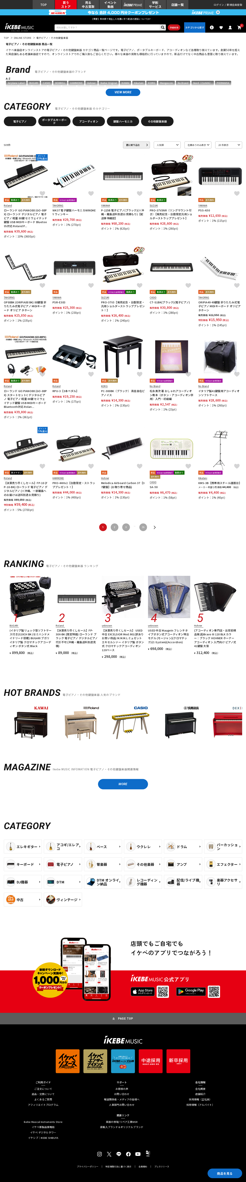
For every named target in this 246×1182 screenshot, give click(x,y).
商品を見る (225, 1173)
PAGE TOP (125, 1018)
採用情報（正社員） (200, 1099)
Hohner (91, 83)
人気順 (160, 145)
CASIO (46, 83)
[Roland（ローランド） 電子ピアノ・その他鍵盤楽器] (81, 723)
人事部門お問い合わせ (122, 1104)
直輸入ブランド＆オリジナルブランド (121, 1127)
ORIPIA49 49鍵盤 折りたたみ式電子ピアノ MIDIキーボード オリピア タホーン (219, 306)
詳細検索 (174, 27)
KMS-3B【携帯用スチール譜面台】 (220, 483)
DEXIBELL (60, 83)
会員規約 (143, 1166)
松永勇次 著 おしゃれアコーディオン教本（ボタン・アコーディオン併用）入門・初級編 (171, 395)
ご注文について (43, 1088)
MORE (123, 784)
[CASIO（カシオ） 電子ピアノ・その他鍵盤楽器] (131, 723)
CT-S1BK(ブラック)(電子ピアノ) (170, 302)
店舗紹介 (200, 1094)
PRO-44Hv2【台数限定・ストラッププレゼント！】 (73, 485)
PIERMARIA (223, 83)
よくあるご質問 (43, 1099)
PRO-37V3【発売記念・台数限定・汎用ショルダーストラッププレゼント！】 (123, 306)
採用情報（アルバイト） (200, 1104)
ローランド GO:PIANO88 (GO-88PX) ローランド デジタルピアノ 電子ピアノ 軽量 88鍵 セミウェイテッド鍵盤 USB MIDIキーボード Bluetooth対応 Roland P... (25, 218)
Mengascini (166, 83)
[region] (123, 724)
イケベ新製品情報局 (43, 1127)
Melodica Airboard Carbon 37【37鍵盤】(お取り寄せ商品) (123, 485)
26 (143, 527)
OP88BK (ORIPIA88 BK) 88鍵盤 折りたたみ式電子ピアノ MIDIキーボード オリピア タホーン (25, 306)
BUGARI (33, 83)
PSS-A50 (204, 210)
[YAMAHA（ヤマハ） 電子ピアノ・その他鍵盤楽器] (181, 723)
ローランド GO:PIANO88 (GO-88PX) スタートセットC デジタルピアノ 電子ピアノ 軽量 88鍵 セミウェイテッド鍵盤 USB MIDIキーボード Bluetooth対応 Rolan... (25, 399)
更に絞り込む (133, 145)
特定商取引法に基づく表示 (118, 1166)
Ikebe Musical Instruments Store (43, 1121)
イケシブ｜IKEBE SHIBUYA (43, 1137)
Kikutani (139, 83)
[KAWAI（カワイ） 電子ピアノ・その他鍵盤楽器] (31, 723)
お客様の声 (122, 1088)
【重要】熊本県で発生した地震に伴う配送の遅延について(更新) (123, 18)
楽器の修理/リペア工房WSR (122, 1121)
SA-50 (154, 487)
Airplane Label (16, 83)
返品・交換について (43, 1094)
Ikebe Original (109, 83)
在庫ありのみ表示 (197, 145)
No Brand (183, 83)
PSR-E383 (58, 302)
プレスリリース (161, 1166)
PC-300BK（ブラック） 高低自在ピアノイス (123, 393)
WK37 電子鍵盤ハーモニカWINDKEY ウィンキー (74, 212)
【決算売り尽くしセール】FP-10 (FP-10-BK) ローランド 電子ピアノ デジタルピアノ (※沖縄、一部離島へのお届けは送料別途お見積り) (26, 489)
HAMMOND (76, 83)
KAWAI (125, 83)
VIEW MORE (123, 92)
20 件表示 (223, 145)
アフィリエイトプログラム (43, 1104)
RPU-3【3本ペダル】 (65, 391)
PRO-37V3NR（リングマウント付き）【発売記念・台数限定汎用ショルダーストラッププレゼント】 (171, 214)
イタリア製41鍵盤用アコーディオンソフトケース (218, 393)
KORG (151, 83)
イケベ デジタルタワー (43, 1132)
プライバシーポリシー (87, 1166)
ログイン (219, 4)
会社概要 (200, 1088)
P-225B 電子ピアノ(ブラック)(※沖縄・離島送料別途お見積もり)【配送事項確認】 (122, 214)
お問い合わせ (122, 1094)
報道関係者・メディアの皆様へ (122, 1099)
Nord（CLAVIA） (202, 83)
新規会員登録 (234, 4)
